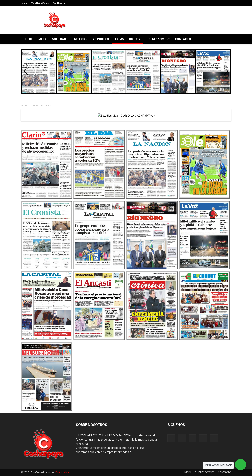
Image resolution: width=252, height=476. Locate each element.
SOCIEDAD (59, 39)
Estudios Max (62, 472)
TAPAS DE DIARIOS (127, 39)
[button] (226, 39)
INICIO (24, 2)
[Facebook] (202, 3)
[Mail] (215, 3)
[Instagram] (209, 3)
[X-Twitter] (222, 3)
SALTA (42, 39)
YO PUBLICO (101, 39)
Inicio (24, 105)
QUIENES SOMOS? (40, 2)
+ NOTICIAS (79, 39)
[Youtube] (228, 3)
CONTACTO (59, 2)
